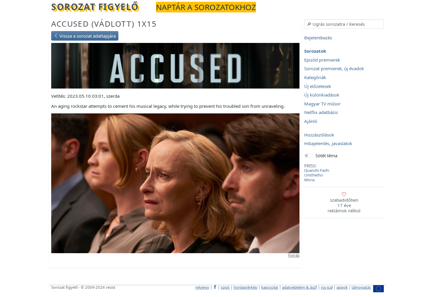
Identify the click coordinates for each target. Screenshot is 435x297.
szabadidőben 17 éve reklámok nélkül (344, 205)
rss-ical (327, 287)
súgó (225, 287)
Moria (309, 179)
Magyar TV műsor (322, 104)
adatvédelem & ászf (299, 287)
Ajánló (310, 121)
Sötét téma (326, 155)
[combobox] (344, 24)
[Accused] (175, 65)
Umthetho (313, 175)
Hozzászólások (319, 135)
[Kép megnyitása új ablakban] (175, 183)
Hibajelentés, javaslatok (328, 144)
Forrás (293, 255)
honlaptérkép (245, 287)
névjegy (202, 287)
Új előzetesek (317, 86)
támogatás (361, 287)
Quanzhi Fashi (316, 170)
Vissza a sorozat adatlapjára (87, 36)
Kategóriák (315, 77)
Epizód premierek (322, 60)
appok (342, 287)
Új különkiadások (321, 95)
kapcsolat (269, 287)
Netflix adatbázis (321, 112)
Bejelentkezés (318, 38)
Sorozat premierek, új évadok (334, 69)
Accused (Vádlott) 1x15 (104, 23)
